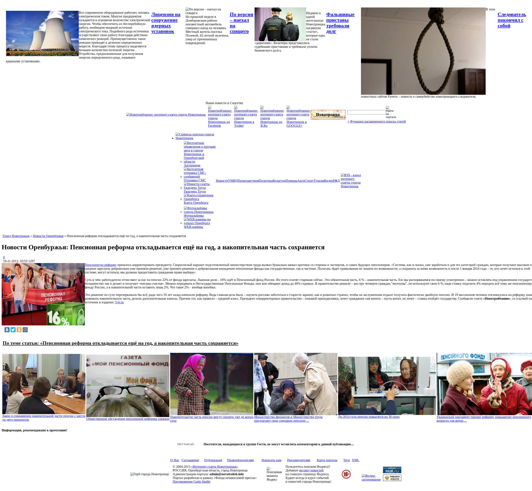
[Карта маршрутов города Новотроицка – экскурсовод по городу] (328, 118)
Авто (301, 180)
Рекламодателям (298, 460)
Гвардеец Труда (195, 191)
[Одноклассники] (19, 329)
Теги (346, 460)
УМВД (233, 180)
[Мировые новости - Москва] (392, 480)
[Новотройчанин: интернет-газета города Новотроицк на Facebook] (220, 125)
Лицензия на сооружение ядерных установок (165, 23)
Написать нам (271, 460)
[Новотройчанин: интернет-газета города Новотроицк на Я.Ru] (272, 125)
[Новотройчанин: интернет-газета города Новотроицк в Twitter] (246, 125)
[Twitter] (13, 329)
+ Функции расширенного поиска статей (376, 121)
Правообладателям (240, 460)
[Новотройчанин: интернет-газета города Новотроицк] (166, 114)
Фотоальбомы (194, 215)
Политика (266, 180)
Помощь (291, 180)
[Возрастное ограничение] (346, 478)
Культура (279, 180)
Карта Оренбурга (196, 202)
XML (355, 460)
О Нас (174, 460)
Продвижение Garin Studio (191, 481)
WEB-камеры (193, 227)
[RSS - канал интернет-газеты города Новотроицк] (352, 186)
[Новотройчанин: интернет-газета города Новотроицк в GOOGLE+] (298, 125)
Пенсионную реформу (101, 265)
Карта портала (327, 460)
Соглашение (190, 460)
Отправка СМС (195, 180)
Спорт (309, 180)
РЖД (336, 180)
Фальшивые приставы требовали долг (340, 23)
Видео (328, 180)
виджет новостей (311, 470)
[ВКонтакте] (7, 329)
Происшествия (248, 180)
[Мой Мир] (25, 329)
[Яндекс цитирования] (371, 479)
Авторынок (192, 165)
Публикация (213, 460)
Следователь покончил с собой (512, 20)
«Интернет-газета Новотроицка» (214, 466)
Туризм (319, 180)
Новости (222, 180)
